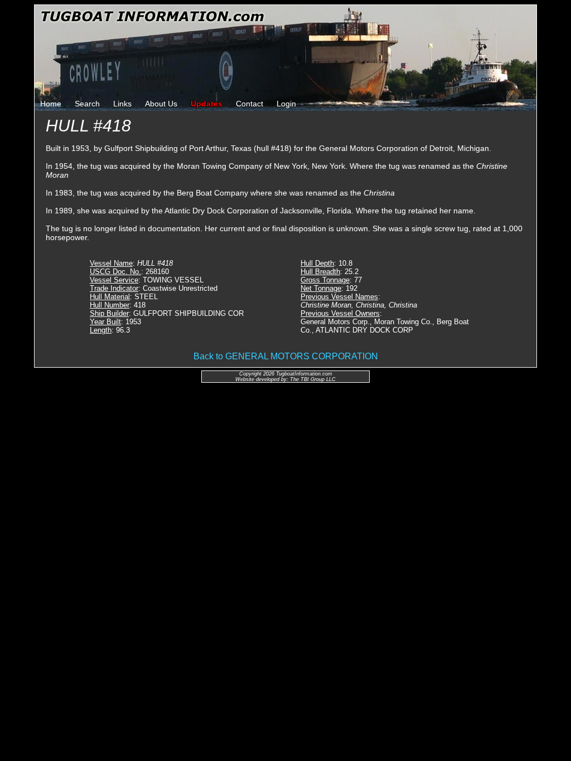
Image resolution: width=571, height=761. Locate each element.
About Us (161, 103)
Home (50, 103)
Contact (249, 103)
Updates (206, 103)
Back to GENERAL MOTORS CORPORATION (285, 356)
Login (286, 103)
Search (87, 103)
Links (122, 103)
